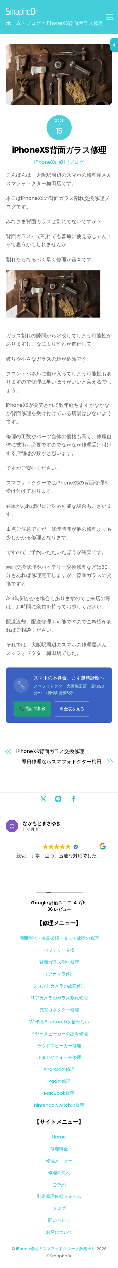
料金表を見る (72, 709)
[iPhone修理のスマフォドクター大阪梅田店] (21, 13)
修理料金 (59, 1149)
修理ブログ (71, 162)
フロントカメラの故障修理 (59, 986)
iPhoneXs (45, 162)
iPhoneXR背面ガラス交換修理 (50, 751)
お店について (59, 1232)
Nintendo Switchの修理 (59, 1105)
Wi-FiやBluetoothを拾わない (59, 1022)
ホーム (13, 23)
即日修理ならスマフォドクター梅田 (61, 761)
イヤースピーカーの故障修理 (59, 1034)
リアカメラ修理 (59, 974)
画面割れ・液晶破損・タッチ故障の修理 (59, 938)
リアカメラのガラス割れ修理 (59, 998)
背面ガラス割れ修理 (59, 962)
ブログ (33, 23)
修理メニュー (59, 1161)
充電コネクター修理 (59, 1010)
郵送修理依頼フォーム (59, 1196)
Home (59, 1137)
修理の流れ (59, 1173)
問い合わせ (59, 1220)
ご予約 (59, 1185)
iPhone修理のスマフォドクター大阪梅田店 (56, 1249)
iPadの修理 (59, 1081)
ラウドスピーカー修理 (59, 1046)
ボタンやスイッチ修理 (59, 1057)
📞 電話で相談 (32, 709)
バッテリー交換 (59, 950)
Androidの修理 (59, 1069)
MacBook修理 (59, 1093)
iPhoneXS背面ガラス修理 (59, 150)
